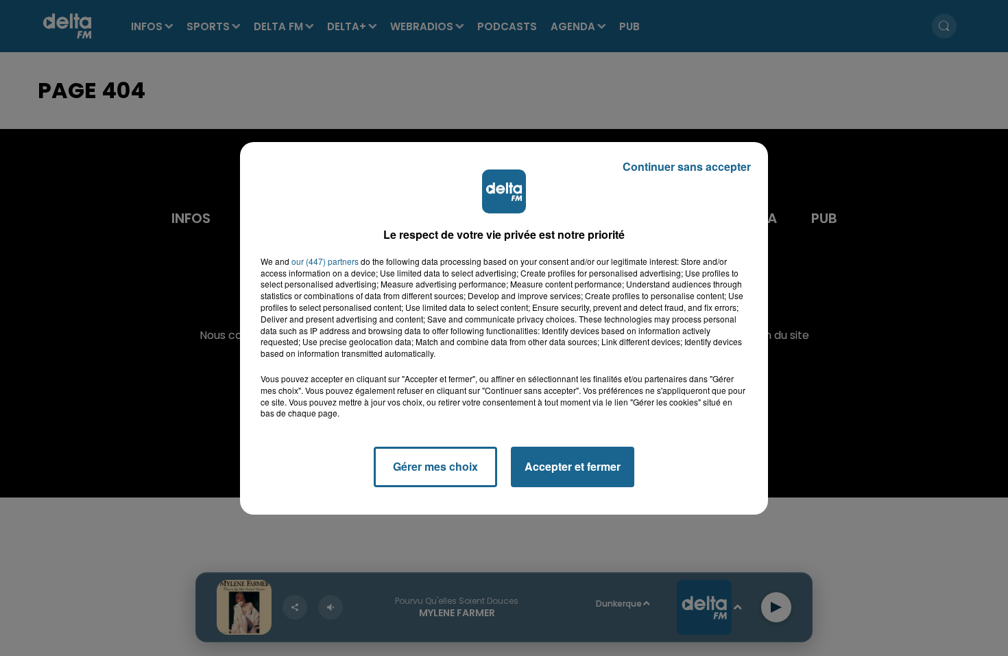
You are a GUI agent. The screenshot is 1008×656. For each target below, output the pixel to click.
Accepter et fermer (573, 466)
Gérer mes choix (435, 466)
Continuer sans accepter (687, 166)
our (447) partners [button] (325, 261)
